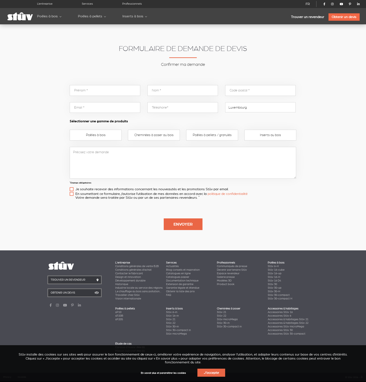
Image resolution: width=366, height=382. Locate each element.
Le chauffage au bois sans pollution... (138, 291)
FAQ (168, 295)
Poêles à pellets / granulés (212, 135)
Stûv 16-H (274, 277)
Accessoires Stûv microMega (286, 326)
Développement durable (130, 280)
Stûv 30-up (274, 287)
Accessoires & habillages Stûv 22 (288, 322)
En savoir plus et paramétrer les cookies (163, 373)
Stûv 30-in (172, 326)
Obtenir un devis (344, 17)
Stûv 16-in (172, 315)
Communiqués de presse (232, 266)
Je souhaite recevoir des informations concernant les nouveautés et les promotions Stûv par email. (152, 189)
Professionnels (132, 3)
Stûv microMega (176, 333)
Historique (121, 284)
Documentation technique (182, 280)
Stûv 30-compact (279, 295)
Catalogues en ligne (178, 273)
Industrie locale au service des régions (139, 287)
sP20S (119, 319)
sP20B (119, 315)
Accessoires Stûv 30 (280, 330)
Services (87, 3)
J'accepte (211, 373)
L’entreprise (45, 3)
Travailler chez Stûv (127, 295)
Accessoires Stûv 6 (279, 315)
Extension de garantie (179, 284)
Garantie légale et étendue (182, 287)
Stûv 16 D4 (274, 280)
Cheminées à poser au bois (153, 135)
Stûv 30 (272, 284)
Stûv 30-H (274, 291)
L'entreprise (122, 262)
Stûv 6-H (273, 266)
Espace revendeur (228, 273)
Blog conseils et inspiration (183, 269)
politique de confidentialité (228, 194)
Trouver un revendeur (307, 17)
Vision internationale (128, 298)
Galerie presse (226, 277)
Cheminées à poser (228, 308)
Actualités (172, 266)
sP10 (118, 312)
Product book (225, 284)
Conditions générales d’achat (133, 269)
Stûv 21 (170, 319)
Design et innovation (128, 277)
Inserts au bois (270, 135)
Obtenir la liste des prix (180, 291)
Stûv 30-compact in (178, 330)
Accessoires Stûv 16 (280, 312)
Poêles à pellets (90, 16)
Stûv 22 (170, 322)
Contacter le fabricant (129, 273)
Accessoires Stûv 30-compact (286, 333)
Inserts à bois (132, 16)
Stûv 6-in (171, 312)
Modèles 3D (224, 280)
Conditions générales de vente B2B (137, 266)
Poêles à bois (47, 16)
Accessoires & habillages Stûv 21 (288, 319)
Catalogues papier (177, 277)
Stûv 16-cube (276, 269)
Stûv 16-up (274, 273)
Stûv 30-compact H (280, 298)
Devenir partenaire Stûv (232, 269)
